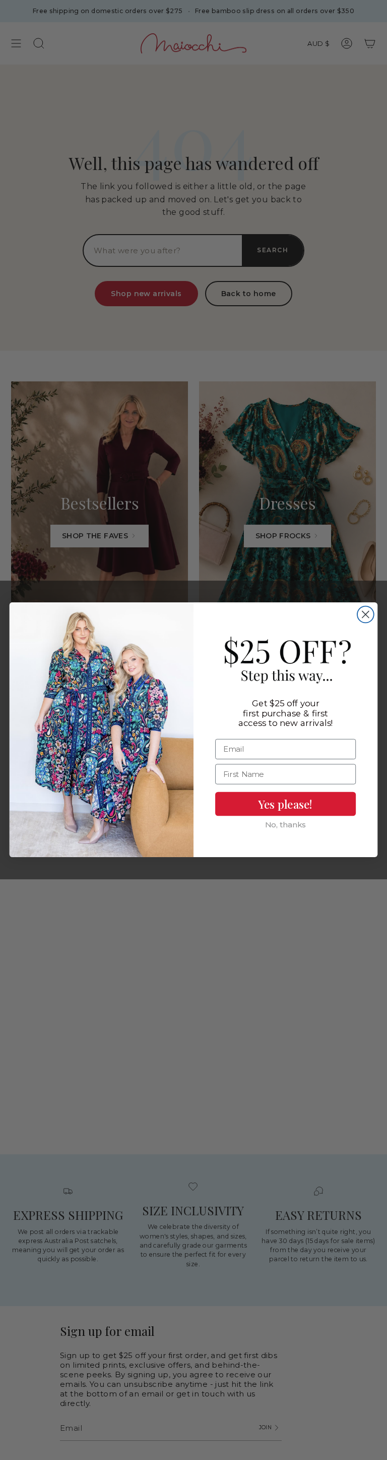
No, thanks (285, 824)
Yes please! (285, 804)
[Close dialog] (365, 614)
